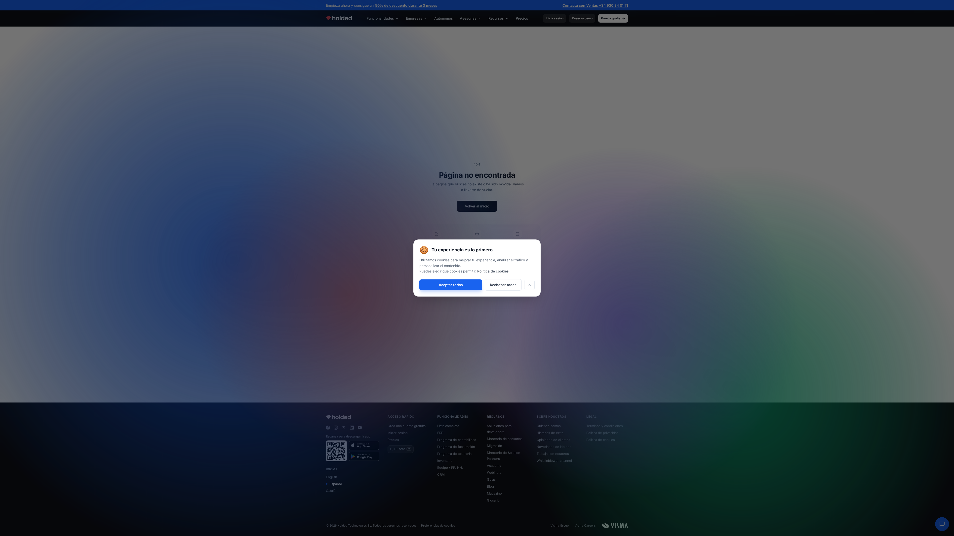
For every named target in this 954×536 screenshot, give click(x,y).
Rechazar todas (503, 285)
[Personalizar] (529, 285)
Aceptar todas (451, 285)
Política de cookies (493, 271)
